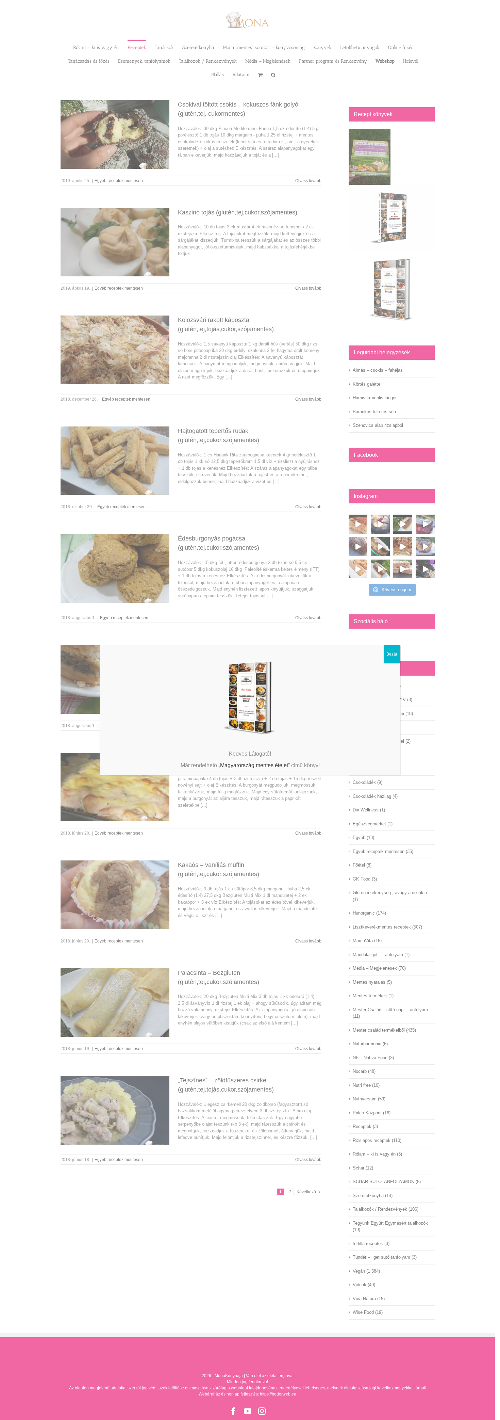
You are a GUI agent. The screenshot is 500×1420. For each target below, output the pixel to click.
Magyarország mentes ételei (254, 765)
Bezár (391, 654)
